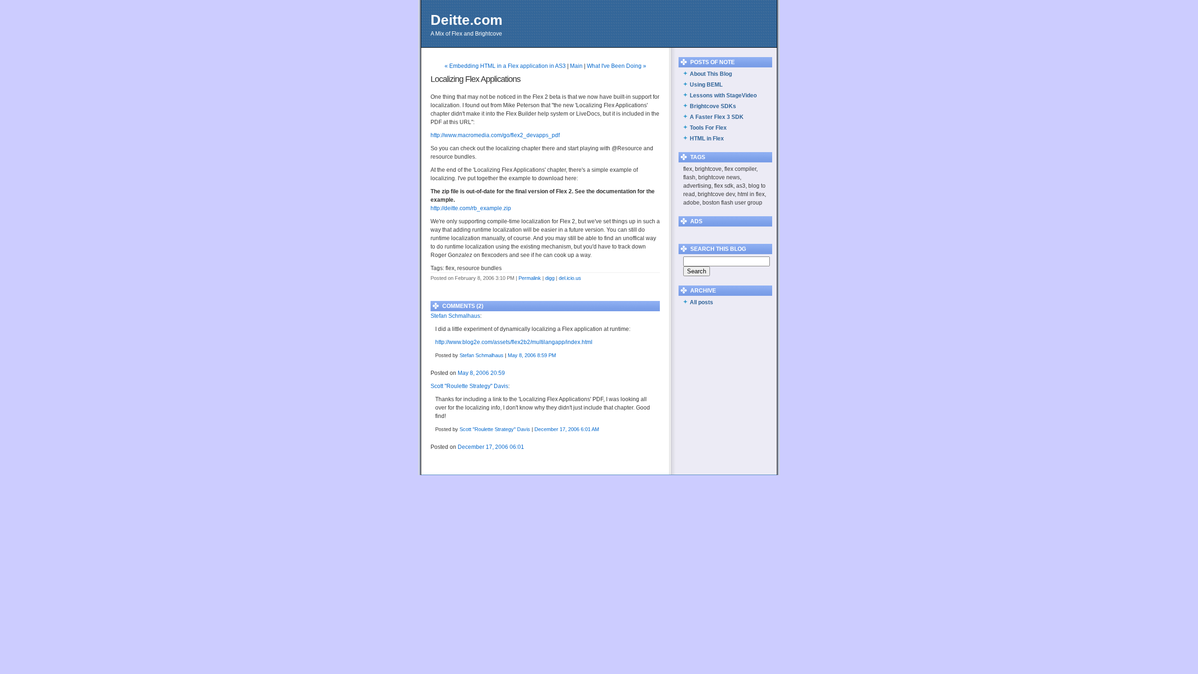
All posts (701, 302)
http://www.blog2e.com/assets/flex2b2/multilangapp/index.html (513, 342)
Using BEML (706, 84)
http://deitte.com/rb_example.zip (471, 208)
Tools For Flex (708, 128)
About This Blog (711, 74)
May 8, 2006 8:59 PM (532, 355)
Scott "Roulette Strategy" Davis (469, 386)
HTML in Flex (707, 138)
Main (576, 66)
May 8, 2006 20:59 (481, 373)
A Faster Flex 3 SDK (717, 117)
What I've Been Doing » (616, 66)
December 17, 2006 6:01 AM (566, 429)
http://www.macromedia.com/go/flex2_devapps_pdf (495, 135)
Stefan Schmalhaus (455, 316)
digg (550, 278)
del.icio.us (570, 278)
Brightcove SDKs (713, 106)
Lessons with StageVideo (723, 95)
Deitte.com (467, 20)
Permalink (530, 278)
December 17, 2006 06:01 (491, 447)
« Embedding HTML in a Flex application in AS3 (505, 66)
